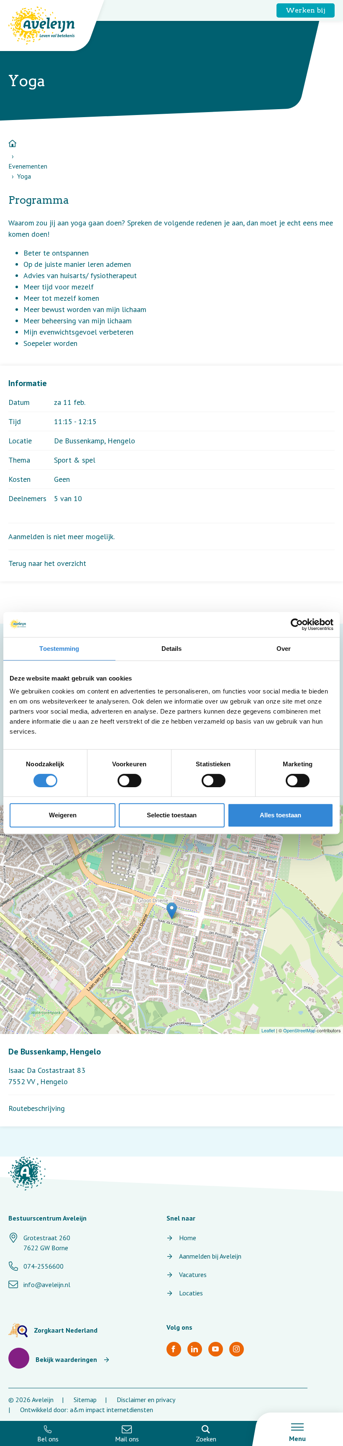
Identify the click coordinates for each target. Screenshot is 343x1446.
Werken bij (305, 10)
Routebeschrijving (36, 1108)
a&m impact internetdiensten (111, 1409)
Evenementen (27, 166)
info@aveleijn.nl (46, 1284)
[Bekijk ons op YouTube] (215, 1349)
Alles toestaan (280, 815)
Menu (297, 1438)
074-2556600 (43, 1266)
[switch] (129, 780)
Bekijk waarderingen (66, 1359)
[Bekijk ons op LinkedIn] (194, 1349)
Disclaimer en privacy (146, 1399)
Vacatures (193, 1274)
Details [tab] (171, 648)
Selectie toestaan (172, 815)
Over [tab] (283, 648)
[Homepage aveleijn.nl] (27, 1173)
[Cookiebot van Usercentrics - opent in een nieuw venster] (296, 624)
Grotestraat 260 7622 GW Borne (46, 1243)
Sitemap (85, 1399)
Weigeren (63, 815)
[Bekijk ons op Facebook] (173, 1349)
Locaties (191, 1293)
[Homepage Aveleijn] (47, 25)
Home (187, 1238)
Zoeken (206, 1439)
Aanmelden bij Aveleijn (210, 1256)
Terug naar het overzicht (47, 563)
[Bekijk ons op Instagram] (236, 1349)
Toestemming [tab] (59, 648)
